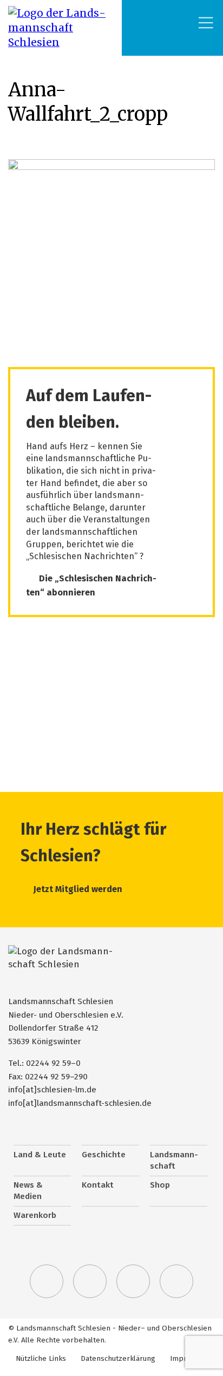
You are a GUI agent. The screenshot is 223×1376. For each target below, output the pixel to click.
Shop (160, 1185)
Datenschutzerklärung (118, 1358)
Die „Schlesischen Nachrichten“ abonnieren (91, 585)
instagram (133, 1281)
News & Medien (28, 1191)
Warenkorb (35, 1215)
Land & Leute (40, 1154)
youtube (176, 1281)
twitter (46, 1281)
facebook (90, 1281)
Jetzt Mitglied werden (78, 889)
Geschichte (104, 1154)
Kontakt (98, 1185)
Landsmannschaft (174, 1160)
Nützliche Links (41, 1358)
